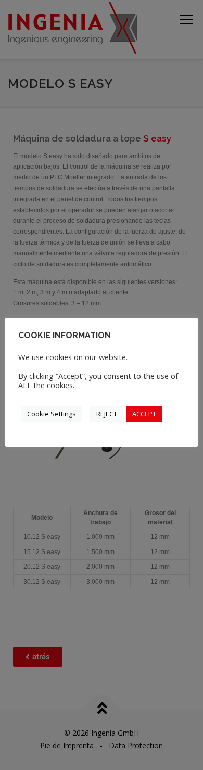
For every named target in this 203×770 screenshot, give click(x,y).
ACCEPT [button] (144, 413)
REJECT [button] (106, 413)
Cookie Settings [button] (51, 413)
